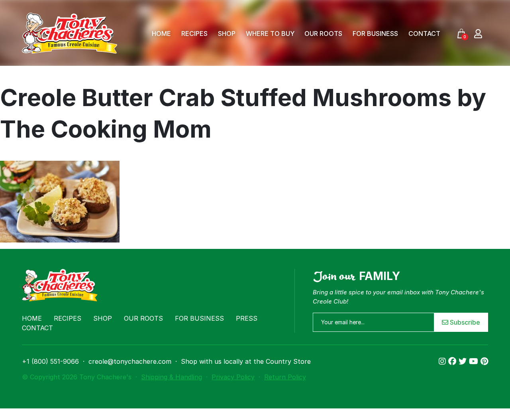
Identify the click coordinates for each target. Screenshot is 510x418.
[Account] (478, 33)
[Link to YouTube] (475, 361)
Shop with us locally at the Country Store (246, 361)
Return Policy (285, 377)
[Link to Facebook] (453, 361)
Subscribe (464, 322)
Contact (424, 33)
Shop (226, 33)
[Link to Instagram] (443, 361)
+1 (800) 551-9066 (50, 361)
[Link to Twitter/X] (464, 361)
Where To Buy (270, 33)
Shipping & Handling (171, 377)
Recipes (194, 33)
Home (161, 33)
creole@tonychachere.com (129, 361)
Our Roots (323, 33)
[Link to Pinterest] (484, 361)
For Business (375, 33)
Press (246, 318)
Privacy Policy (233, 377)
